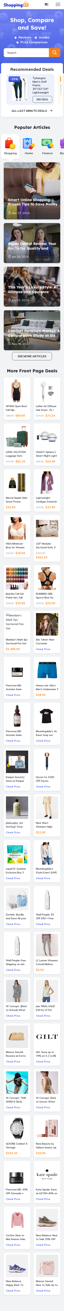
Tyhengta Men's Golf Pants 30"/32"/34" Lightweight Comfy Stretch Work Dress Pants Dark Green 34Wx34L (42, 85)
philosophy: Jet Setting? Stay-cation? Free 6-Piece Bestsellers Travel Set (16, 825)
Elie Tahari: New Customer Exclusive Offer (45, 641)
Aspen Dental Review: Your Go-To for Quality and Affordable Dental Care (32, 246)
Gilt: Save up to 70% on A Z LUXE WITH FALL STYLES (46, 1054)
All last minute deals (30, 110)
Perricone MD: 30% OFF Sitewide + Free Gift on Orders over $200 (17, 1191)
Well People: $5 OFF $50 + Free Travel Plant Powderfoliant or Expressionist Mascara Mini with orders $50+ (46, 916)
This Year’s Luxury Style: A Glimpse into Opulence (32, 289)
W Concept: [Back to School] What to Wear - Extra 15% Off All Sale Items (16, 1008)
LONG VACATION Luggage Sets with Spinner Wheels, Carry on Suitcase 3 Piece (16, 454)
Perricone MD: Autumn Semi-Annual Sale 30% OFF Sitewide (16, 733)
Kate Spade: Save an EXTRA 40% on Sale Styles (46, 1191)
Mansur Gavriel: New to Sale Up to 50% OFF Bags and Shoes (47, 1283)
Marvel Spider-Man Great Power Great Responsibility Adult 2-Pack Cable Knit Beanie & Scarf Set (17, 500)
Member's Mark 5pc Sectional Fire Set (17, 641)
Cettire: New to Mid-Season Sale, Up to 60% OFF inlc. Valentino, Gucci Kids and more (16, 1237)
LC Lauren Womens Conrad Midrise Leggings (47, 962)
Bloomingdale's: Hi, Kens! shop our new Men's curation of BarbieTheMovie (46, 733)
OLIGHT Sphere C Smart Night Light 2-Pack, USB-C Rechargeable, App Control (47, 454)
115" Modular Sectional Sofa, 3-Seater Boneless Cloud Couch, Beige (47, 545)
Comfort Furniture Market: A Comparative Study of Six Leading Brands (34, 333)
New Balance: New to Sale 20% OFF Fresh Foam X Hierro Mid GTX (47, 1237)
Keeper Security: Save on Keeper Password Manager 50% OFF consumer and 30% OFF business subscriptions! (17, 779)
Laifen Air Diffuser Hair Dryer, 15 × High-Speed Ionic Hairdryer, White (46, 408)
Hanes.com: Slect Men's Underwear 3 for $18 (47, 687)
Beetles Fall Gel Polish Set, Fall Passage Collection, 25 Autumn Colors (15, 596)
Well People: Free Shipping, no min (16, 962)
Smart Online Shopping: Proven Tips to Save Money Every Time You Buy (32, 202)
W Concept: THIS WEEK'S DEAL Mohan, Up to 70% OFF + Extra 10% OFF (16, 1100)
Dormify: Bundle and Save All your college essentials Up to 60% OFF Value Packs (16, 916)
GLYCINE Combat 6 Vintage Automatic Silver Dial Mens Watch (16, 1145)
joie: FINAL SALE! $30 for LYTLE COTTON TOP (45, 1008)
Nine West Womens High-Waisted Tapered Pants (46, 825)
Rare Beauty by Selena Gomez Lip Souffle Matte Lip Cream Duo (46, 1145)
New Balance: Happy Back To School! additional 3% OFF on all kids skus (16, 1283)
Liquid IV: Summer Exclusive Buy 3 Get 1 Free (16, 870)
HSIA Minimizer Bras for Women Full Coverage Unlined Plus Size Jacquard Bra (16, 545)
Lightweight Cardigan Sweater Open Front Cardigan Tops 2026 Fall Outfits (46, 500)
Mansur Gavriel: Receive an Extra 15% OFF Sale (16, 1054)
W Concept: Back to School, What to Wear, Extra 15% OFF (46, 1100)
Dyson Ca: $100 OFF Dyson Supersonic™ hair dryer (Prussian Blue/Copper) (46, 779)
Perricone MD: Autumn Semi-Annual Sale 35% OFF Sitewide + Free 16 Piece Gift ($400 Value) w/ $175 (16, 687)
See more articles (32, 356)
